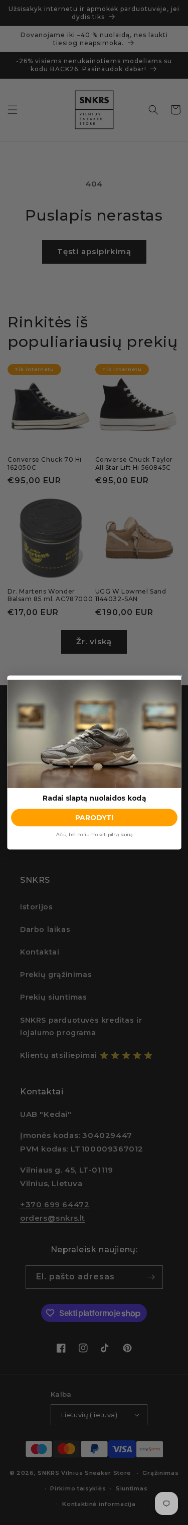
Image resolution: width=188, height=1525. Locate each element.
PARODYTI (94, 818)
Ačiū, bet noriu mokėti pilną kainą (94, 835)
